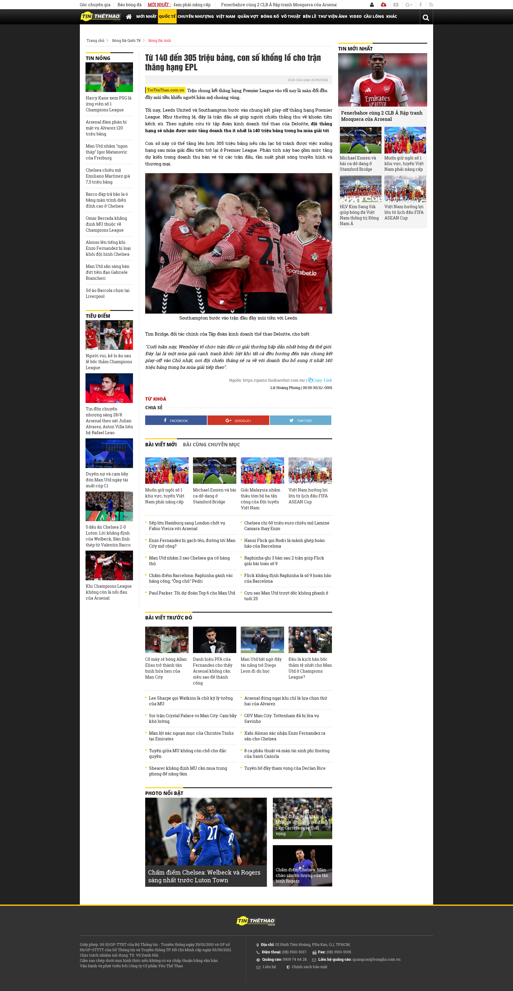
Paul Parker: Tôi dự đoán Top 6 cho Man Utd (192, 593)
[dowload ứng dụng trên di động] (383, 4)
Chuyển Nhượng (196, 16)
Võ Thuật (291, 16)
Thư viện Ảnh (332, 16)
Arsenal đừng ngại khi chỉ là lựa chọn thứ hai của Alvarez (285, 700)
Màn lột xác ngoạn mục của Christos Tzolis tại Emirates (191, 736)
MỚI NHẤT (146, 16)
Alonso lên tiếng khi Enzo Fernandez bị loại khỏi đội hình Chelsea (108, 248)
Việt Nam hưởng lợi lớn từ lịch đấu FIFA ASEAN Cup (308, 496)
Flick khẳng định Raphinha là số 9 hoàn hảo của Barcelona (287, 578)
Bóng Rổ (270, 16)
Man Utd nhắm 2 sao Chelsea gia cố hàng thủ (189, 560)
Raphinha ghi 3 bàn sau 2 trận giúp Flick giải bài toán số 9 (284, 560)
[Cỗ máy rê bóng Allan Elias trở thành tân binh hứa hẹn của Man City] (167, 640)
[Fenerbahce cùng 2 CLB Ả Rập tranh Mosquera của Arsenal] (382, 80)
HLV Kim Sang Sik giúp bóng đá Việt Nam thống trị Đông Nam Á (359, 215)
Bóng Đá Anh (159, 40)
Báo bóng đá (130, 4)
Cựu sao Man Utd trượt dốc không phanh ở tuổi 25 (286, 595)
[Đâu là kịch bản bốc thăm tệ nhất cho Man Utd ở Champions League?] (310, 640)
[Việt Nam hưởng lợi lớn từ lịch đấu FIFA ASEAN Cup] (310, 470)
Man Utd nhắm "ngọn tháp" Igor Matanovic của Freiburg (107, 152)
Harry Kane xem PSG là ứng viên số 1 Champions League (109, 104)
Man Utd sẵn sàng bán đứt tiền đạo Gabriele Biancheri (107, 272)
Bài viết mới (161, 444)
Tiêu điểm (98, 316)
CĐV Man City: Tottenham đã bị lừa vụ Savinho (281, 718)
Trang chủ (95, 40)
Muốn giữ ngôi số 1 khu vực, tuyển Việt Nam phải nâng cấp (164, 496)
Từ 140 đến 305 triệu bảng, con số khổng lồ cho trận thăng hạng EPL (233, 61)
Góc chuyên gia (95, 4)
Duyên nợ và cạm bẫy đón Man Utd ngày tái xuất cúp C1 (107, 480)
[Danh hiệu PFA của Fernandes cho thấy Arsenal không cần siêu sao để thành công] (214, 640)
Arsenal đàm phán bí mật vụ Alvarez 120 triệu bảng (106, 128)
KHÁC (391, 16)
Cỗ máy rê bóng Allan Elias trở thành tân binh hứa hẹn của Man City (166, 668)
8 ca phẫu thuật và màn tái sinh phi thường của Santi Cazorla (287, 753)
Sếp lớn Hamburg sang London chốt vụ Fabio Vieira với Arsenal (187, 525)
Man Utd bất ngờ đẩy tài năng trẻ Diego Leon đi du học (261, 665)
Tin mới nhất (355, 48)
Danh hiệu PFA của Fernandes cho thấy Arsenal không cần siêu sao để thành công (212, 671)
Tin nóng (98, 58)
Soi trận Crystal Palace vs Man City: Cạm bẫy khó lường (193, 718)
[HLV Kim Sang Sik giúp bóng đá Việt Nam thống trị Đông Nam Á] (360, 189)
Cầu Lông (374, 16)
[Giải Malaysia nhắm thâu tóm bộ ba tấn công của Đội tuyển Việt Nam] (262, 470)
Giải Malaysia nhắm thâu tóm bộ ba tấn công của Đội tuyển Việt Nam (260, 498)
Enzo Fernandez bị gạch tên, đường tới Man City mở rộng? (192, 543)
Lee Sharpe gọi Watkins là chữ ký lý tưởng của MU (191, 700)
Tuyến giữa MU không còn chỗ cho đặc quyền (188, 753)
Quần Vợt (248, 16)
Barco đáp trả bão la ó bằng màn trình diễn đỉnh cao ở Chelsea (107, 200)
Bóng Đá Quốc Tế (126, 40)
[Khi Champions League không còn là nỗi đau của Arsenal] (109, 565)
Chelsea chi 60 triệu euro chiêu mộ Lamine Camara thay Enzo (287, 525)
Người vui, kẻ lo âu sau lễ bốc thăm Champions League (109, 361)
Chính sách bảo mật (309, 966)
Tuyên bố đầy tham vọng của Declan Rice (285, 768)
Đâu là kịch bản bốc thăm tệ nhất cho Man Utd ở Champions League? (310, 668)
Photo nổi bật (164, 793)
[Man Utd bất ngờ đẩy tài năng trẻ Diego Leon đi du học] (262, 640)
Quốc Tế (167, 16)
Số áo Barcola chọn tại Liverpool (108, 293)
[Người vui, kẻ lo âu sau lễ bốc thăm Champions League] (109, 335)
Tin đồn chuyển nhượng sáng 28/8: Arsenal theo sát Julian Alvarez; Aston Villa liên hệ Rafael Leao (109, 420)
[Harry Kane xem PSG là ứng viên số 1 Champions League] (109, 77)
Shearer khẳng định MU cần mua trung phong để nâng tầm (188, 771)
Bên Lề (309, 16)
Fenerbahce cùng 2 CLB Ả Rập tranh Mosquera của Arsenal (257, 4)
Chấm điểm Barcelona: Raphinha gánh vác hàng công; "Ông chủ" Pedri (191, 578)
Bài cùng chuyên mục (211, 444)
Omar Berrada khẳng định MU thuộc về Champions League (106, 224)
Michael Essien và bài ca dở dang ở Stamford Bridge (214, 496)
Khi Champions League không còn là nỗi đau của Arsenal (109, 592)
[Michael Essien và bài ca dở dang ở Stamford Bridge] (214, 470)
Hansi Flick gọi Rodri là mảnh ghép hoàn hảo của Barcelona (284, 543)
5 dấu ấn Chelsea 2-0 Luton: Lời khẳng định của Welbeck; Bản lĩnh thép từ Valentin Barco (108, 536)
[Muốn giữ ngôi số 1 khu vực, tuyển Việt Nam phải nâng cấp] (167, 470)
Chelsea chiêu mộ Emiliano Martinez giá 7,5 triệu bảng (108, 176)
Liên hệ (269, 966)
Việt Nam (225, 16)
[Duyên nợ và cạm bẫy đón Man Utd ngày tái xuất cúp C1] (109, 453)
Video (355, 16)
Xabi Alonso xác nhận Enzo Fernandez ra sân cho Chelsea (284, 736)
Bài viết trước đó (168, 617)
